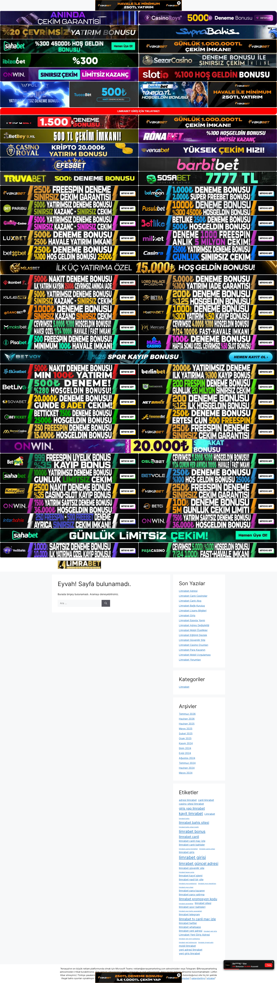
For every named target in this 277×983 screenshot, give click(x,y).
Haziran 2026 (187, 718)
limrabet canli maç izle (192, 840)
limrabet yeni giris (210, 931)
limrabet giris (186, 852)
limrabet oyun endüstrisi (188, 883)
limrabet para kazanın (192, 890)
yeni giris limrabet (189, 953)
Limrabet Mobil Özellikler (193, 630)
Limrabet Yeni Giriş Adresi (194, 934)
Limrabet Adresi (188, 591)
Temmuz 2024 (187, 763)
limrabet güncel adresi (198, 863)
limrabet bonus (192, 831)
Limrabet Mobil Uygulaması (195, 654)
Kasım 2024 (186, 743)
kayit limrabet (191, 813)
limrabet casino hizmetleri (188, 849)
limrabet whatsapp (190, 927)
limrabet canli (189, 837)
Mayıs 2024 (185, 772)
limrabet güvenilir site (191, 868)
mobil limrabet (187, 945)
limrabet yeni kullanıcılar (188, 942)
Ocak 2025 (185, 738)
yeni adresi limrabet (190, 949)
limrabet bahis (184, 818)
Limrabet (184, 686)
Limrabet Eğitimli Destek (193, 635)
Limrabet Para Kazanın (192, 649)
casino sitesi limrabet (191, 803)
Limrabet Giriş (187, 615)
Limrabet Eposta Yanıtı (192, 620)
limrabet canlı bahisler (192, 844)
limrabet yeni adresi (190, 930)
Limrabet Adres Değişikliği (194, 625)
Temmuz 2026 (187, 713)
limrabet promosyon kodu (198, 899)
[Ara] (106, 603)
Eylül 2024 (185, 753)
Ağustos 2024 (187, 758)
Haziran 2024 (187, 767)
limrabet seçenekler (186, 904)
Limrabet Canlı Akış (190, 600)
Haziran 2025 (186, 723)
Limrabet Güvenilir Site (192, 640)
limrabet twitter (188, 923)
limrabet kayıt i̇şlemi (190, 875)
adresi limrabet (188, 800)
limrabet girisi (192, 857)
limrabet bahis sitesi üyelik (189, 827)
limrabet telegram (189, 914)
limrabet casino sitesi (207, 849)
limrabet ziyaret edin (205, 942)
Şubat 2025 (185, 733)
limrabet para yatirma (191, 894)
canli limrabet (206, 800)
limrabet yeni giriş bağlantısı (189, 939)
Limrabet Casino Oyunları (193, 645)
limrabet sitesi (203, 903)
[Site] (69, 193)
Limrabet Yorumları (190, 659)
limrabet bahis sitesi (194, 822)
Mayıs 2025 (185, 728)
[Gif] (138, 267)
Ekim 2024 (185, 748)
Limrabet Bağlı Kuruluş (192, 605)
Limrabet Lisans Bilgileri (192, 610)
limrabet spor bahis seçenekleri (190, 911)
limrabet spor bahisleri (192, 906)
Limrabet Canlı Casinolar (193, 595)
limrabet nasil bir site (191, 879)
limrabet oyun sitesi (186, 887)
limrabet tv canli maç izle (197, 919)
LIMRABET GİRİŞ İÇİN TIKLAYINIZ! (138, 111)
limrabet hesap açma (186, 872)
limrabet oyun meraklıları (207, 883)
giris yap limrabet (192, 808)
